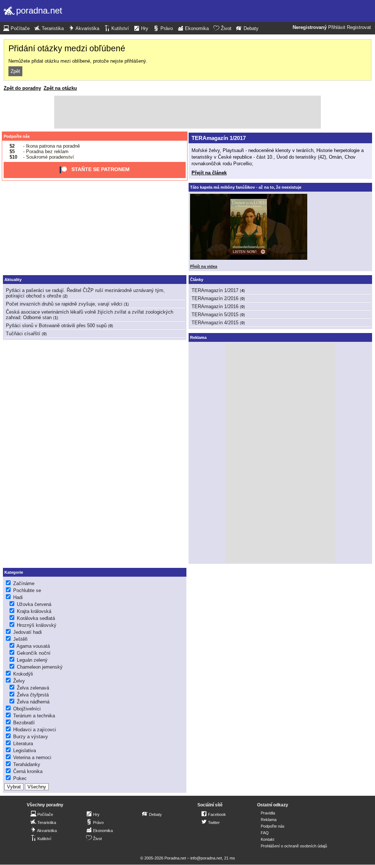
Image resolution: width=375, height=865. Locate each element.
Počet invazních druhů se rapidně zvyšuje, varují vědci (64, 304)
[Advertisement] (187, 112)
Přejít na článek (209, 172)
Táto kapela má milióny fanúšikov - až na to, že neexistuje (245, 187)
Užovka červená (34, 604)
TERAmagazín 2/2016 (215, 298)
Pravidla (268, 813)
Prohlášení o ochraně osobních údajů (294, 846)
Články (196, 279)
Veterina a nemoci (32, 757)
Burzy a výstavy (30, 736)
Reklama (268, 819)
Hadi (18, 597)
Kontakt (267, 839)
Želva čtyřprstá (33, 695)
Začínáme (23, 583)
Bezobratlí (24, 722)
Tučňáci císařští (23, 333)
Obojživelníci (27, 708)
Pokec (20, 778)
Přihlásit (336, 27)
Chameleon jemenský (40, 667)
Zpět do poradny (22, 88)
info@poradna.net (206, 858)
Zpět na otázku (60, 88)
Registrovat (359, 27)
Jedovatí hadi (27, 632)
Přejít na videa (203, 266)
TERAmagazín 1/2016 (215, 306)
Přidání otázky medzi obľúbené (66, 48)
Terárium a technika (34, 715)
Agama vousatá (33, 646)
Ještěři (20, 639)
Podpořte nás (17, 136)
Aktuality (13, 279)
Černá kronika (27, 771)
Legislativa (24, 750)
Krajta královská (34, 611)
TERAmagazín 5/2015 (215, 314)
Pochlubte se (27, 590)
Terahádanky (26, 764)
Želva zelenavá (33, 688)
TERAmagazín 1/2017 (219, 138)
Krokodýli (23, 674)
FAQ (265, 833)
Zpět (15, 71)
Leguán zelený (32, 660)
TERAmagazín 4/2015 (215, 322)
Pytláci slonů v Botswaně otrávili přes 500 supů (56, 325)
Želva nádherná (33, 702)
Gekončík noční (34, 653)
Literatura (23, 743)
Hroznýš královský (36, 625)
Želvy (19, 681)
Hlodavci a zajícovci (34, 729)
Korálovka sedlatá (36, 618)
